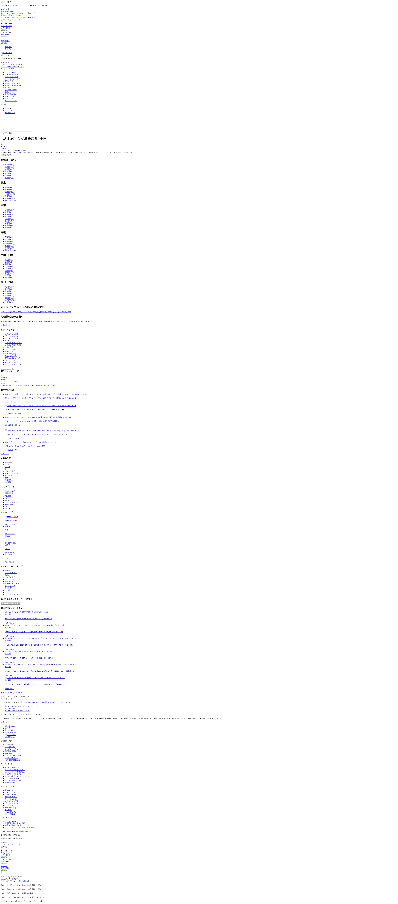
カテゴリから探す (11, 74)
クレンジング (10, 586)
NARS (7, 506)
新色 (6, 478)
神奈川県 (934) (10, 200)
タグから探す (10, 88)
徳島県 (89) (9, 271)
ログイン (8, 49)
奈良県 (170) (9, 248)
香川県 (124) (9, 273)
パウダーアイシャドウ (13, 579)
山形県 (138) (9, 175)
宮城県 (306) (9, 171)
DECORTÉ (9, 497)
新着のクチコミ (11, 797)
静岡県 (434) (9, 225)
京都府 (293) (9, 241)
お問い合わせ (10, 113)
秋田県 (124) (9, 173)
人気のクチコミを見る (13, 83)
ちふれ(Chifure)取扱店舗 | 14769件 (17, 711)
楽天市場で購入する (43, 312)
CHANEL (8, 508)
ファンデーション (11, 588)
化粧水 (7, 575)
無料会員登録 (24, 881)
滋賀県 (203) (9, 239)
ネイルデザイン (11, 96)
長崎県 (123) (9, 291)
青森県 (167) (9, 167)
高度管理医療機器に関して (15, 825)
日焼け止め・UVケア (13, 584)
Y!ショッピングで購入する (61, 312)
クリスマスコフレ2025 (13, 364)
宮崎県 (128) (9, 298)
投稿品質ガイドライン (13, 774)
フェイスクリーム (11, 577)
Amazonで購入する (29, 312)
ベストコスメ (10, 98)
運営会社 (8, 108)
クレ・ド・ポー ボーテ (13, 502)
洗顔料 (7, 590)
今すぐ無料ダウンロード (10, 881)
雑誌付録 (8, 462)
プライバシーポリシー (13, 755)
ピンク (7, 467)
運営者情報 (9, 745)
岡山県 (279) (9, 264)
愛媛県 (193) (9, 275)
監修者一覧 (9, 790)
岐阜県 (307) (9, 223)
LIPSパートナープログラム (15, 772)
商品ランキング (11, 799)
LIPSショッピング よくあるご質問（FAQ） (21, 827)
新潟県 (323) (9, 210)
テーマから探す (11, 90)
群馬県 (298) (9, 192)
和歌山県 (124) (10, 250)
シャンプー (9, 581)
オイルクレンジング (12, 473)
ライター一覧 (10, 792)
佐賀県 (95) (9, 289)
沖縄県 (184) (9, 302)
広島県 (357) (9, 266)
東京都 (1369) (10, 198)
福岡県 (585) (9, 287)
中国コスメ (9, 480)
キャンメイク (10, 491)
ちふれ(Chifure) (10, 708)
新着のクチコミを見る (13, 85)
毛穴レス (8, 464)
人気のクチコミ (11, 794)
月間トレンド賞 (11, 101)
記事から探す (10, 92)
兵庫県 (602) (9, 246)
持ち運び (8, 475)
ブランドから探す (11, 77)
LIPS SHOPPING (11, 72)
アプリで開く (6, 9)
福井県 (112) (9, 216)
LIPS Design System (12, 778)
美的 (6, 469)
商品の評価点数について (14, 767)
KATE (7, 500)
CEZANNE (9, 493)
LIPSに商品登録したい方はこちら (43, 385)
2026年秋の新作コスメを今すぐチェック (16, 385)
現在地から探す (6, 155)
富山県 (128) (9, 212)
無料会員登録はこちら (15, 67)
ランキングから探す (12, 79)
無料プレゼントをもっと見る (11, 693)
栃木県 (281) (9, 189)
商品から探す (10, 81)
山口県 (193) (9, 268)
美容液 (7, 570)
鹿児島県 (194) (10, 300)
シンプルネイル (11, 471)
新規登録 (8, 47)
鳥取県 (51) (9, 260)
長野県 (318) (9, 221)
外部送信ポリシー (11, 758)
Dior (6, 498)
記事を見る (5, 454)
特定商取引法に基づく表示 (15, 823)
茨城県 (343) (9, 187)
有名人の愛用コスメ (12, 358)
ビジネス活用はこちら (13, 780)
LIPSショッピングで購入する (11, 312)
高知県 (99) (9, 277)
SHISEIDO (9, 504)
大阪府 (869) (9, 244)
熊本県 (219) (9, 293)
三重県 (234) (9, 237)
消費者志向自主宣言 (12, 760)
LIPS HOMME (10, 814)
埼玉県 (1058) (10, 194)
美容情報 (8, 810)
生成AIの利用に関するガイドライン (18, 776)
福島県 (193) (9, 178)
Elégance (8, 495)
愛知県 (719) (9, 227)
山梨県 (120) (9, 219)
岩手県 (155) (9, 169)
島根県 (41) (9, 262)
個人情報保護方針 (11, 751)
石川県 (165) (9, 214)
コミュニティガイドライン (15, 770)
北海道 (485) (9, 165)
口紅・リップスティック (14, 594)
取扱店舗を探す (11, 94)
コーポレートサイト (12, 749)
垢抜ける (8, 482)
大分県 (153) (9, 296)
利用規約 (8, 753)
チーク (7, 592)
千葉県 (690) (9, 196)
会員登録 (4, 842)
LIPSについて (10, 110)
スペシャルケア (11, 573)
